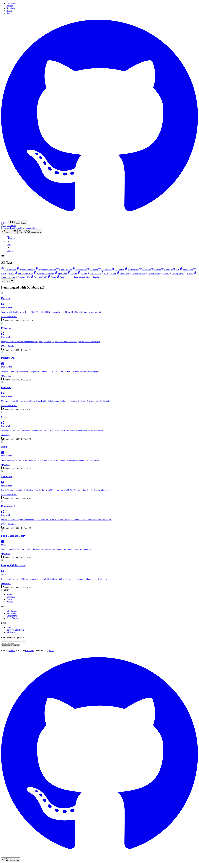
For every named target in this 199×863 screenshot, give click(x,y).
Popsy (51, 650)
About (9, 594)
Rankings (10, 8)
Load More (6, 282)
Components (11, 616)
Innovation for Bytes (15, 630)
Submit (9, 13)
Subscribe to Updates (10, 646)
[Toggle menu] (14, 231)
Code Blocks (12, 618)
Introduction (11, 611)
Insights (9, 6)
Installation (11, 613)
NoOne (12, 650)
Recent (9, 10)
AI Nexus (10, 632)
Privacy (9, 602)
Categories (11, 3)
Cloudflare (29, 650)
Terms (9, 599)
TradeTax (10, 627)
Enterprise (10, 597)
